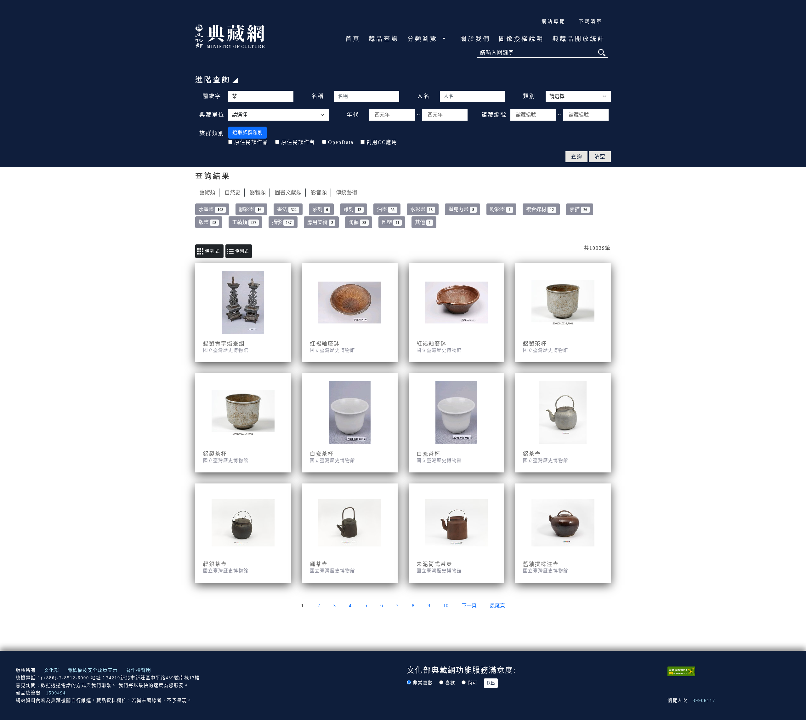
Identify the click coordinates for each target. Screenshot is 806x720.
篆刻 (320, 209)
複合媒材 (540, 209)
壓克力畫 (461, 209)
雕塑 (390, 222)
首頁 (352, 39)
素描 (578, 209)
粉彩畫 (500, 209)
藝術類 (207, 193)
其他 (423, 222)
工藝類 (244, 222)
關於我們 (475, 39)
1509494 (56, 692)
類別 (529, 96)
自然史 (232, 193)
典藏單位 (211, 114)
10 (445, 605)
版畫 (207, 222)
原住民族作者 (298, 142)
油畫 (385, 209)
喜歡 (450, 682)
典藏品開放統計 (578, 39)
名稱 (317, 96)
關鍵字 (211, 96)
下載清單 (591, 21)
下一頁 (469, 605)
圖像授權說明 (521, 39)
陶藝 (357, 222)
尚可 (473, 682)
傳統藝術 (346, 193)
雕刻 (352, 209)
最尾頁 (497, 605)
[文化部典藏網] (229, 36)
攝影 (282, 222)
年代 (353, 114)
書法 (287, 209)
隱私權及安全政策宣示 (92, 670)
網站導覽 (553, 21)
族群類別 (211, 133)
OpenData (341, 142)
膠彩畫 (250, 209)
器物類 (258, 193)
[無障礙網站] (681, 670)
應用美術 (320, 222)
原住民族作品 (251, 142)
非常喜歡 (423, 682)
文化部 (51, 670)
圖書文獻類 (288, 193)
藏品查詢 (384, 39)
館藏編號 (494, 114)
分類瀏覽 (424, 39)
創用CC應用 (381, 142)
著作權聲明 (138, 670)
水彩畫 (421, 209)
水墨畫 (211, 209)
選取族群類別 (247, 132)
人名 (423, 96)
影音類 (319, 193)
